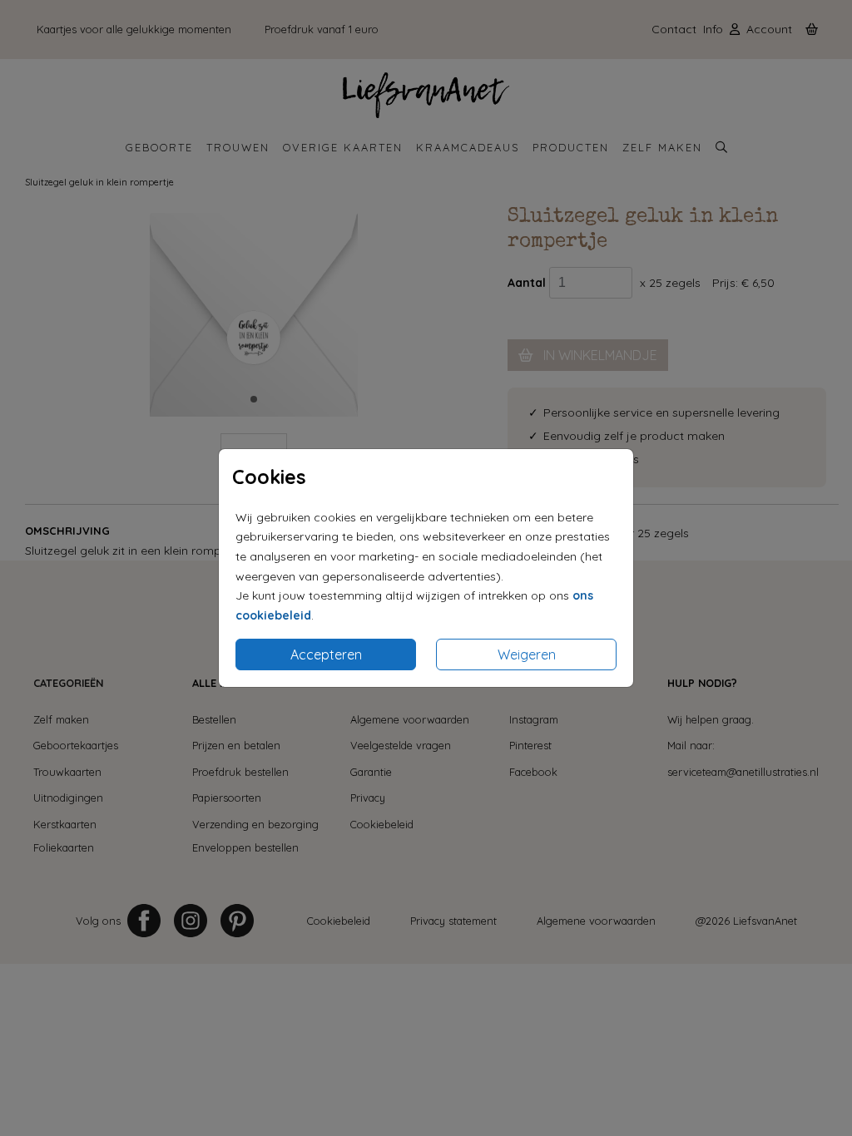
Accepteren (326, 654)
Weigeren (527, 654)
